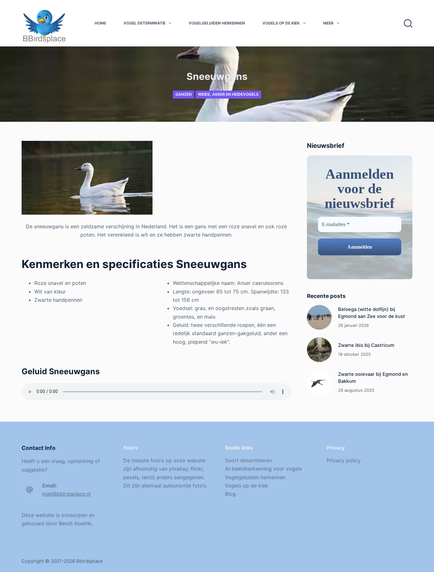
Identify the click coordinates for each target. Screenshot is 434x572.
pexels (131, 477)
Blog (230, 494)
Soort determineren (248, 460)
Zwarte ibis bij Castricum (366, 345)
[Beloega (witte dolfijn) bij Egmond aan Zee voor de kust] (319, 317)
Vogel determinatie (145, 23)
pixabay (178, 468)
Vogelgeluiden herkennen (217, 23)
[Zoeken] (408, 23)
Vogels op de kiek (281, 23)
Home (100, 23)
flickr (196, 468)
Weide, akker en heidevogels (228, 94)
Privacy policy (344, 460)
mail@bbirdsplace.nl (66, 494)
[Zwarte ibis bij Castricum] (319, 349)
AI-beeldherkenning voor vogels (263, 468)
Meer (328, 23)
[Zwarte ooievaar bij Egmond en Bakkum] (319, 382)
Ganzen (183, 94)
